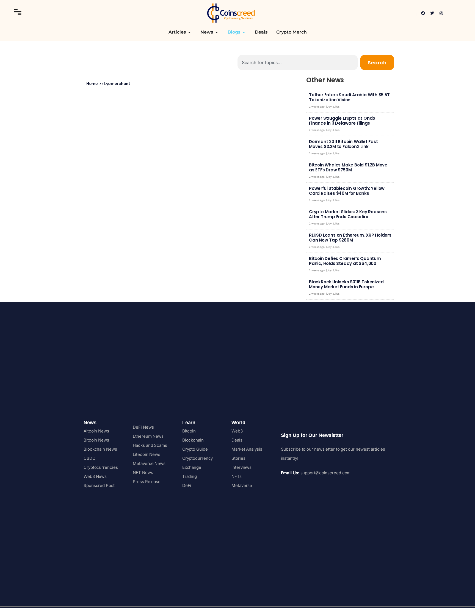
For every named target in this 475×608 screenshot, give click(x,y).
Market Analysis (246, 449)
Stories (238, 458)
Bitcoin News (96, 440)
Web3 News (95, 476)
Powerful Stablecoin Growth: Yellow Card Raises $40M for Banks (347, 190)
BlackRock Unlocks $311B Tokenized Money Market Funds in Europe (346, 284)
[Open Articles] (189, 32)
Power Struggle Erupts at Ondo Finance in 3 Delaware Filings (342, 120)
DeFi (186, 485)
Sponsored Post (99, 485)
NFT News (143, 472)
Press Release (147, 481)
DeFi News (143, 427)
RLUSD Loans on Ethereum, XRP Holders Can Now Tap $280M (350, 237)
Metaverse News (149, 463)
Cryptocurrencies (101, 467)
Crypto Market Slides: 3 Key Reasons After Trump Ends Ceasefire (348, 214)
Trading (189, 476)
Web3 (237, 431)
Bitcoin (189, 431)
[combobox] (298, 62)
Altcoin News (96, 431)
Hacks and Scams (150, 445)
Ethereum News (148, 436)
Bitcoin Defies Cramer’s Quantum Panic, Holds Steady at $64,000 (345, 261)
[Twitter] (432, 13)
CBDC (89, 458)
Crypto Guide (195, 449)
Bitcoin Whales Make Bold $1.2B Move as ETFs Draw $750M (348, 167)
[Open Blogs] (244, 32)
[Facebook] (423, 13)
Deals (236, 440)
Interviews (241, 467)
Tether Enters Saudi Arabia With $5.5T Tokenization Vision (349, 97)
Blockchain (193, 440)
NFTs (236, 476)
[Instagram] (441, 13)
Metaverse (241, 485)
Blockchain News (100, 449)
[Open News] (216, 32)
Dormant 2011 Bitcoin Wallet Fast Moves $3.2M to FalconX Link (343, 144)
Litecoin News (146, 454)
